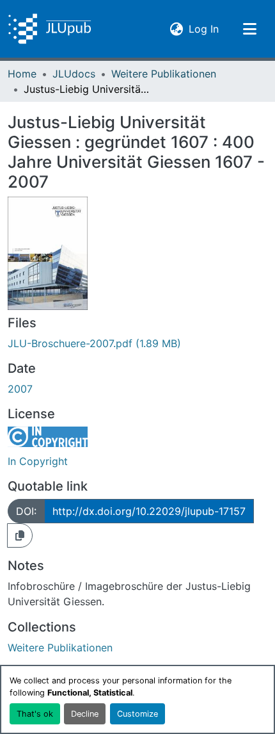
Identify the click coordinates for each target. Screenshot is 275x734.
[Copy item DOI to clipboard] (20, 535)
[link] (137, 343)
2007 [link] (20, 388)
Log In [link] (204, 28)
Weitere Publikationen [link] (163, 73)
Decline (84, 714)
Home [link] (22, 73)
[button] (49, 29)
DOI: (26, 511)
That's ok (35, 714)
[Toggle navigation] (249, 29)
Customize (137, 714)
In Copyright (38, 461)
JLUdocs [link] (73, 73)
